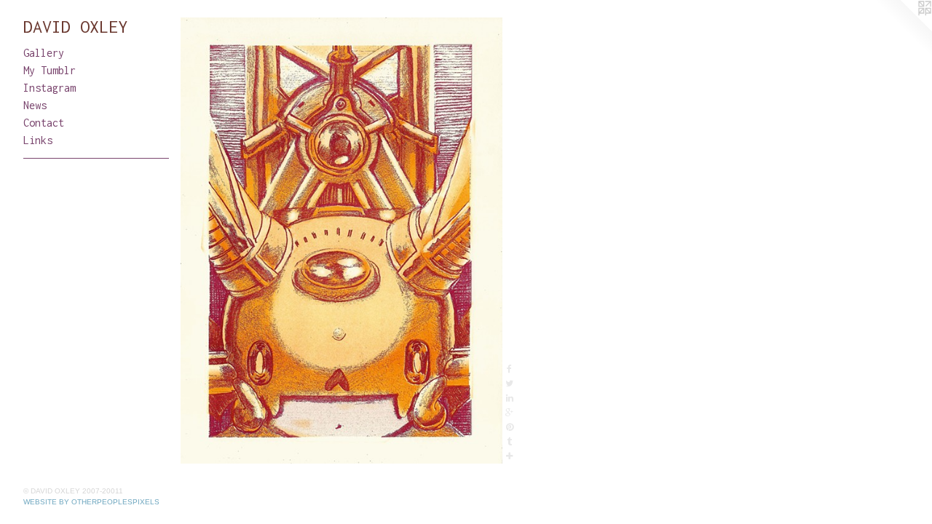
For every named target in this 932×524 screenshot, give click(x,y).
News (35, 105)
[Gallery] (341, 240)
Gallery (43, 53)
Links (37, 140)
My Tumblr (49, 70)
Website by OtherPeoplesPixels (91, 502)
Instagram (49, 88)
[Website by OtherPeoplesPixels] (903, 29)
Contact (43, 122)
